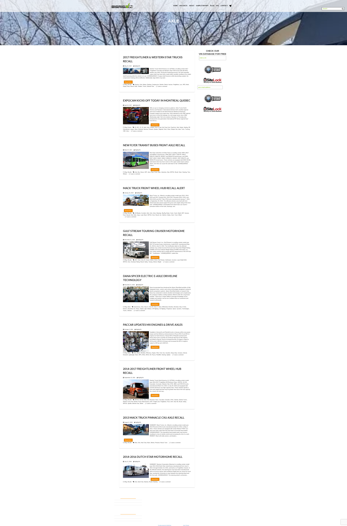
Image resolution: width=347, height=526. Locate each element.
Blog (212, 5)
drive (149, 172)
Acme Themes (186, 525)
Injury (138, 215)
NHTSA (172, 172)
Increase (180, 353)
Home (175, 5)
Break (168, 213)
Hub (132, 215)
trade (179, 129)
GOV (171, 401)
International (126, 129)
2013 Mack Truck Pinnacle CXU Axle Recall (153, 417)
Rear (128, 86)
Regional (161, 129)
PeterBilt (158, 354)
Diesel (138, 353)
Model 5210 (183, 260)
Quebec (156, 129)
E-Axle (184, 307)
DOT (146, 172)
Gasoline (168, 353)
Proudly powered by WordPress (164, 525)
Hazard (128, 215)
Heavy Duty (174, 353)
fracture (170, 84)
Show (168, 129)
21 (140, 127)
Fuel (161, 353)
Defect (152, 260)
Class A (146, 307)
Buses (142, 172)
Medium (149, 308)
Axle (141, 84)
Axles (154, 213)
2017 (138, 127)
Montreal (140, 129)
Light (145, 308)
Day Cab (161, 127)
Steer (180, 172)
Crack (171, 213)
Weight (159, 262)
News (129, 307)
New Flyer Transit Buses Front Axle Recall (154, 145)
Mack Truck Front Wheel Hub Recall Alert (154, 188)
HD (189, 127)
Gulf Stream (161, 260)
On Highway (162, 308)
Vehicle (155, 262)
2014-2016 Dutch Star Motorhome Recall (152, 456)
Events (129, 127)
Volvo (127, 131)
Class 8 (157, 127)
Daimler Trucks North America (141, 401)
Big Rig (164, 213)
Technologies (185, 308)
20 (135, 127)
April (145, 127)
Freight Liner (156, 401)
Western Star (150, 86)
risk (160, 215)
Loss (181, 84)
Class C (156, 307)
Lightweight (131, 354)
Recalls (130, 84)
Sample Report (202, 5)
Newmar (146, 481)
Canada (152, 127)
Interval (185, 353)
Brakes (145, 84)
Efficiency (148, 353)
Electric (125, 308)
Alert (148, 213)
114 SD (141, 399)
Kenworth (125, 354)
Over (153, 215)
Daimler (162, 84)
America (137, 84)
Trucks (144, 86)
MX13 (147, 354)
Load (142, 215)
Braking (149, 84)
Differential (165, 307)
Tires (188, 172)
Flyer (152, 172)
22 (142, 127)
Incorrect (174, 260)
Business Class (154, 399)
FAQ (217, 5)
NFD (184, 84)
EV (134, 308)
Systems (179, 308)
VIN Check (183, 5)
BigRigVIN (137, 66)
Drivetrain (176, 307)
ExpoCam (173, 127)
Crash (175, 213)
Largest (132, 129)
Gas (164, 353)
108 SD (137, 399)
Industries (163, 172)
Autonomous (137, 307)
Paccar (154, 354)
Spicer (174, 308)
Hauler (181, 127)
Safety (169, 215)
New (168, 172)
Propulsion (169, 308)
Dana (160, 307)
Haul (178, 127)
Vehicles (129, 310)
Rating (138, 262)
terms (116, 501)
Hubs (159, 172)
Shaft (135, 86)
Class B (151, 307)
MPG (140, 354)
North (187, 84)
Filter (157, 353)
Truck (182, 129)
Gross (156, 260)
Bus (139, 172)
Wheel (180, 215)
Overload (133, 262)
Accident (143, 213)
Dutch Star (140, 481)
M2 (177, 401)
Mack (136, 129)
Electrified (130, 308)
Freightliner (176, 84)
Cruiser (147, 260)
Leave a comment (162, 86)
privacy (116, 504)
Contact (224, 5)
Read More (128, 82)
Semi (165, 129)
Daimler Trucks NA (128, 401)
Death (179, 213)
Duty (180, 307)
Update (168, 354)
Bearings (159, 213)
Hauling (186, 127)
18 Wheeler (138, 213)
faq (115, 506)
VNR (124, 131)
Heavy (137, 308)
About (191, 5)
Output (125, 86)
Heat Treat (143, 442)
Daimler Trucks (183, 399)
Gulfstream (168, 260)
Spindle (130, 403)
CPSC (172, 399)
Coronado (167, 399)
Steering (184, 172)
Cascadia (161, 399)
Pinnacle (151, 129)
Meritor (152, 442)
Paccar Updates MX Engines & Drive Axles (153, 324)
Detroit (166, 84)
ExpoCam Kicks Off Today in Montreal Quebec (156, 100)
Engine (154, 353)
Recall (132, 86)
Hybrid (141, 308)
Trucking (187, 129)
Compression (155, 84)
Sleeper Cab (174, 129)
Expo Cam (167, 127)
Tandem (140, 86)
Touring (150, 262)
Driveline (170, 307)
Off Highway (155, 308)
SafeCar (164, 215)
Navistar (146, 129)
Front (155, 172)
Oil (150, 354)
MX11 (143, 354)
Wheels (125, 174)
